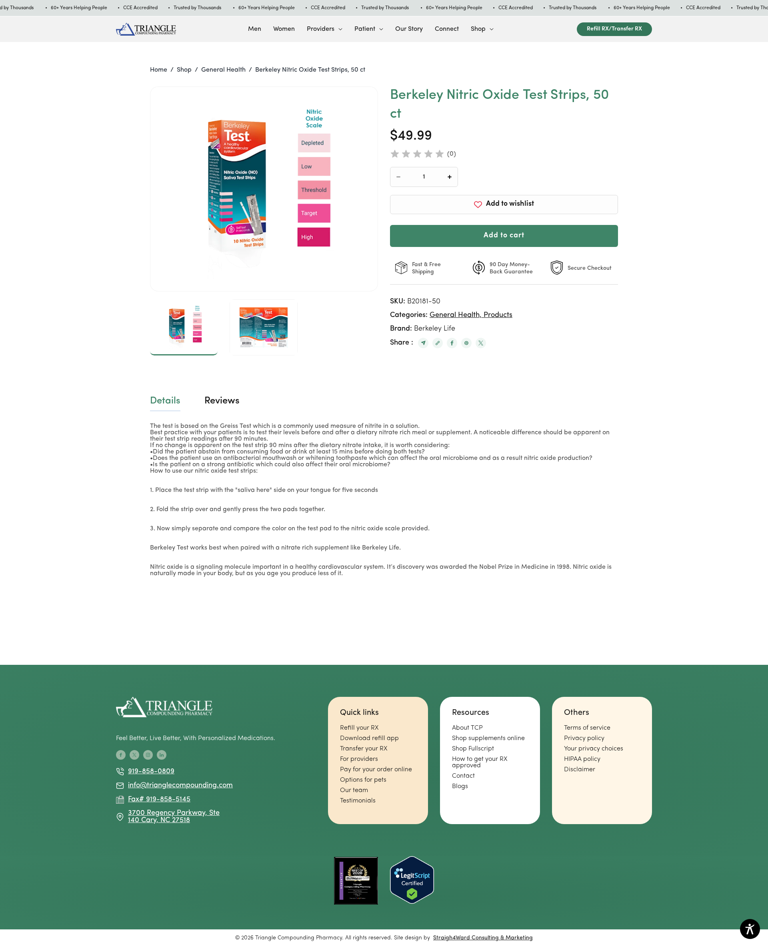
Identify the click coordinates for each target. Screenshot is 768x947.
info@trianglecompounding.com (176, 785)
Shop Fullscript (473, 749)
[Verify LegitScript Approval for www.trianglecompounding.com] (412, 880)
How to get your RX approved (479, 762)
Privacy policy (584, 738)
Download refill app (369, 738)
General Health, (457, 315)
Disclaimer (579, 769)
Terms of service (587, 728)
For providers (359, 759)
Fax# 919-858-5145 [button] (159, 799)
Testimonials (358, 801)
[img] (417, 154)
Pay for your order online (376, 769)
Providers (320, 29)
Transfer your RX (363, 749)
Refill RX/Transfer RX (614, 29)
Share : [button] (401, 343)
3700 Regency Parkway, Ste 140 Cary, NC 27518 (174, 817)
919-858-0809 (151, 771)
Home (158, 70)
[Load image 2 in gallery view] (263, 327)
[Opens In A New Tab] (423, 343)
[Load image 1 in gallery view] (184, 327)
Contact (463, 776)
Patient (364, 29)
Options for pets (363, 780)
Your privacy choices (593, 749)
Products (498, 315)
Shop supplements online (488, 738)
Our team (354, 790)
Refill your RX (359, 728)
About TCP (467, 728)
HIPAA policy (582, 759)
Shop (478, 29)
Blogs (460, 786)
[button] (324, 29)
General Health (223, 70)
